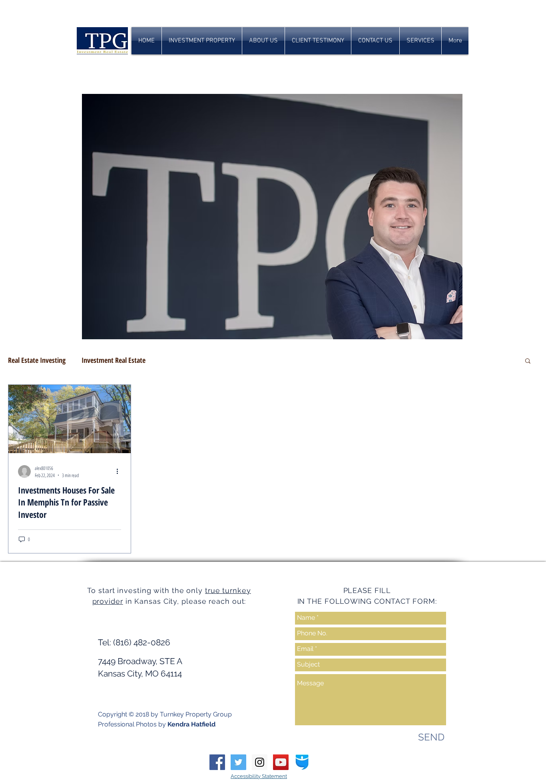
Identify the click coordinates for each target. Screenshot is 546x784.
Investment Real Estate (113, 360)
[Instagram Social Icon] (259, 762)
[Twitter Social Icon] (238, 762)
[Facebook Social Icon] (217, 762)
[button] (528, 361)
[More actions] (120, 471)
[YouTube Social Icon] (281, 762)
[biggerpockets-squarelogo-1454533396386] (302, 762)
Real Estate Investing (37, 360)
